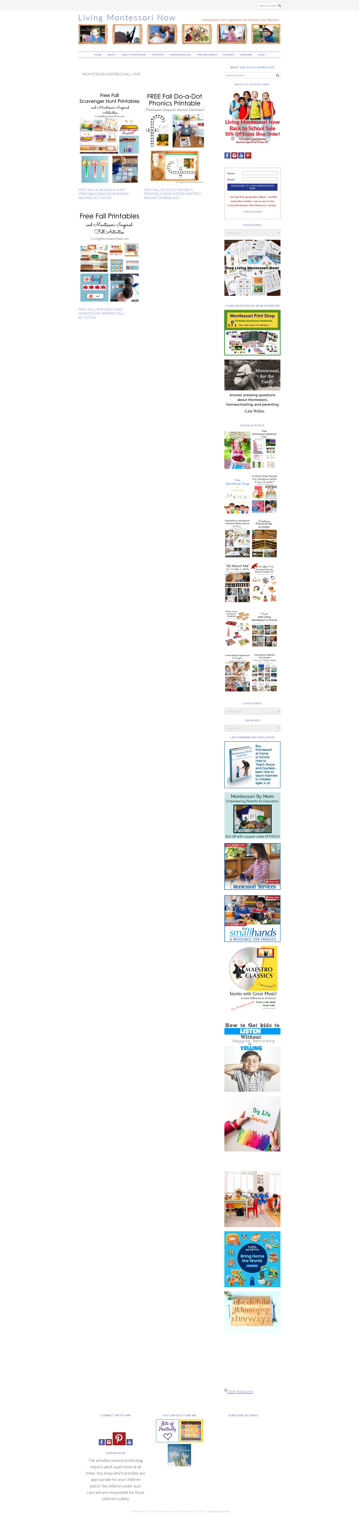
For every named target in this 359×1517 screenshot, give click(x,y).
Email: (231, 179)
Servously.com (218, 1511)
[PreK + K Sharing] (191, 1440)
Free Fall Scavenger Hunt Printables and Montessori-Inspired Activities (104, 194)
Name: (231, 173)
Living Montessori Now (179, 29)
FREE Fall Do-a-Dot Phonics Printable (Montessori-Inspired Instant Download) (172, 194)
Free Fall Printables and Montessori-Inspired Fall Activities (101, 313)
